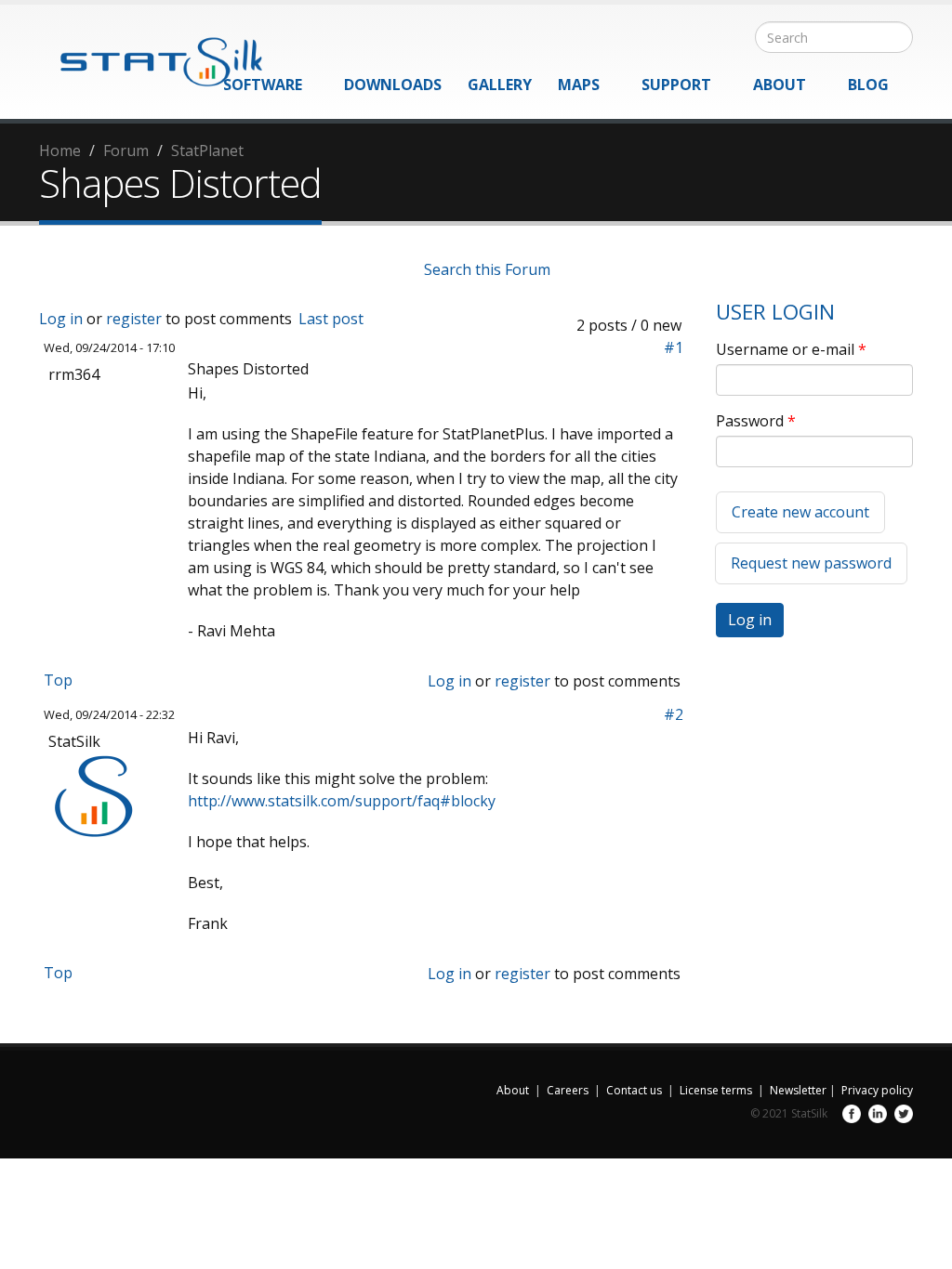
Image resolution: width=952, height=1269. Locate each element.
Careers (567, 1090)
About (779, 84)
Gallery (500, 84)
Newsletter (798, 1090)
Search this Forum (487, 269)
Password (756, 421)
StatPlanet (207, 150)
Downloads (393, 84)
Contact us (634, 1090)
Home (60, 150)
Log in (61, 318)
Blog (868, 84)
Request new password (811, 563)
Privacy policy (877, 1090)
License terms (716, 1090)
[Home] (150, 52)
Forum (126, 150)
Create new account (800, 512)
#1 (673, 347)
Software (262, 84)
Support (676, 84)
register (134, 318)
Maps (579, 84)
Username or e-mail (791, 349)
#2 (673, 714)
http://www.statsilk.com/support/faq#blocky (342, 801)
